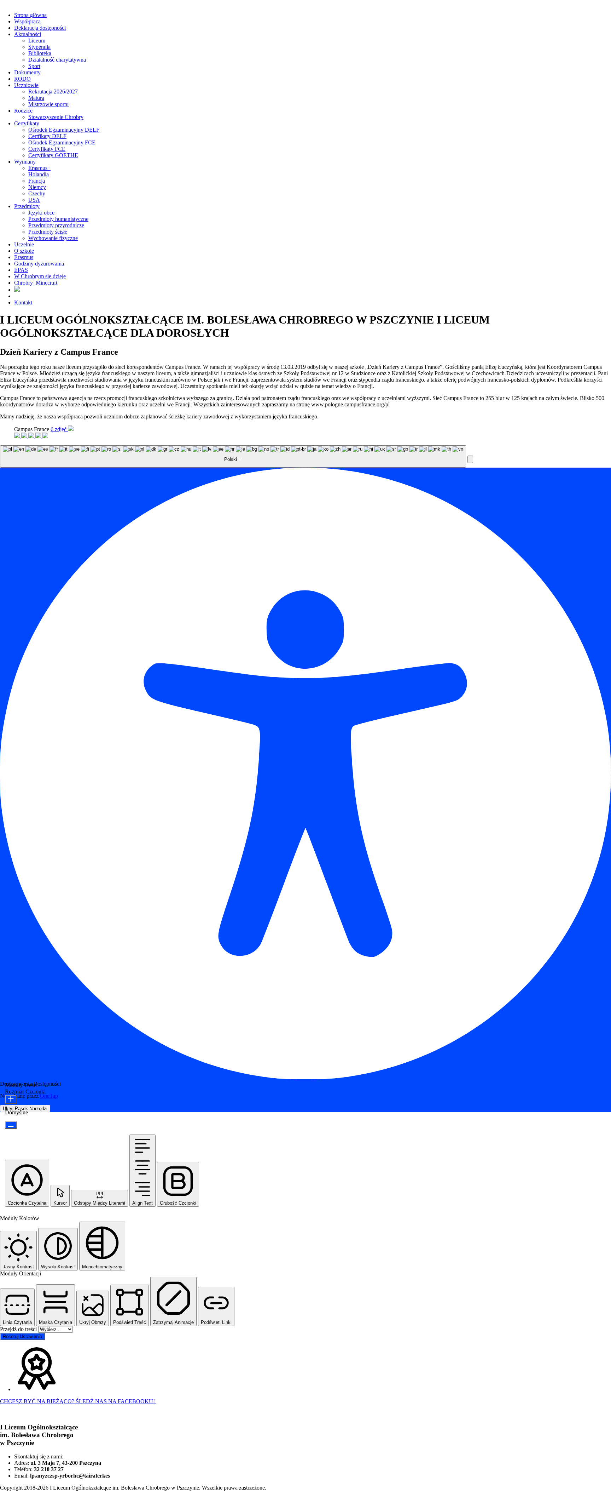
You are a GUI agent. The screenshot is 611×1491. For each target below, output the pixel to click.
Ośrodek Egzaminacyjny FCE (61, 142)
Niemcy (37, 187)
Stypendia (39, 47)
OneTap (49, 1096)
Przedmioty (27, 206)
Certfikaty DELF (47, 136)
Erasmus (23, 257)
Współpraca (27, 21)
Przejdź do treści (19, 1329)
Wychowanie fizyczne (53, 238)
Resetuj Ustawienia (22, 1336)
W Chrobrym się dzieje (40, 276)
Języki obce (41, 213)
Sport (34, 66)
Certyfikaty (26, 123)
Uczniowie (26, 85)
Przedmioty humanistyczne (58, 219)
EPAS (21, 270)
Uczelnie (24, 244)
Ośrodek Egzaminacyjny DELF (63, 130)
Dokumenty (27, 72)
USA (34, 200)
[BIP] (17, 290)
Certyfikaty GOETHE (53, 155)
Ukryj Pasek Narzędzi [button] (25, 1108)
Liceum (36, 41)
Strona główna (30, 15)
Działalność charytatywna (57, 60)
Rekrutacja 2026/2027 (53, 91)
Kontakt (23, 302)
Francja (36, 181)
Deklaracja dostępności (40, 28)
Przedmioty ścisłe (47, 232)
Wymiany (25, 162)
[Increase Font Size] (11, 1099)
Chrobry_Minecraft (35, 283)
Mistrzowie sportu (48, 104)
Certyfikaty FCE (46, 149)
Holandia (38, 174)
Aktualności (27, 34)
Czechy (36, 193)
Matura (36, 98)
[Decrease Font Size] (11, 1125)
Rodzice (23, 111)
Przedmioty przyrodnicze (56, 225)
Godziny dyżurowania (39, 264)
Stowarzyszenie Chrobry (55, 117)
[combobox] (233, 456)
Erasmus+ (39, 168)
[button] (470, 459)
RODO (22, 79)
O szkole (24, 251)
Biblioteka (39, 53)
